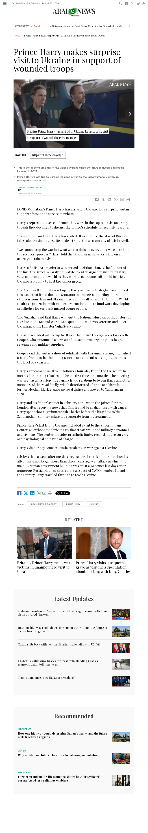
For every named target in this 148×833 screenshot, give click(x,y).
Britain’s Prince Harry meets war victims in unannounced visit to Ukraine (43, 567)
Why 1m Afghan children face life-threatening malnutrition (58, 755)
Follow (64, 493)
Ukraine (94, 504)
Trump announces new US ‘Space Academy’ (46, 677)
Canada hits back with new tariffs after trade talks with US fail (59, 644)
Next (129, 114)
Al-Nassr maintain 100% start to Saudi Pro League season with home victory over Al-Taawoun (63, 612)
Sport (37, 26)
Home (17, 35)
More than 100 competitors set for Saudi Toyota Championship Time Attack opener (80, 26)
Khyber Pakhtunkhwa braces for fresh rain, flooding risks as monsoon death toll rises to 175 (58, 662)
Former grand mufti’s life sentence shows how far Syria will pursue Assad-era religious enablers (59, 778)
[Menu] (4, 3)
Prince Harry (73, 504)
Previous (18, 114)
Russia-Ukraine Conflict (43, 504)
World (22, 751)
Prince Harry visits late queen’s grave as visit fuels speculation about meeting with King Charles (103, 567)
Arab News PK (23, 3)
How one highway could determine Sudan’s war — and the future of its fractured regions (62, 629)
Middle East (24, 729)
